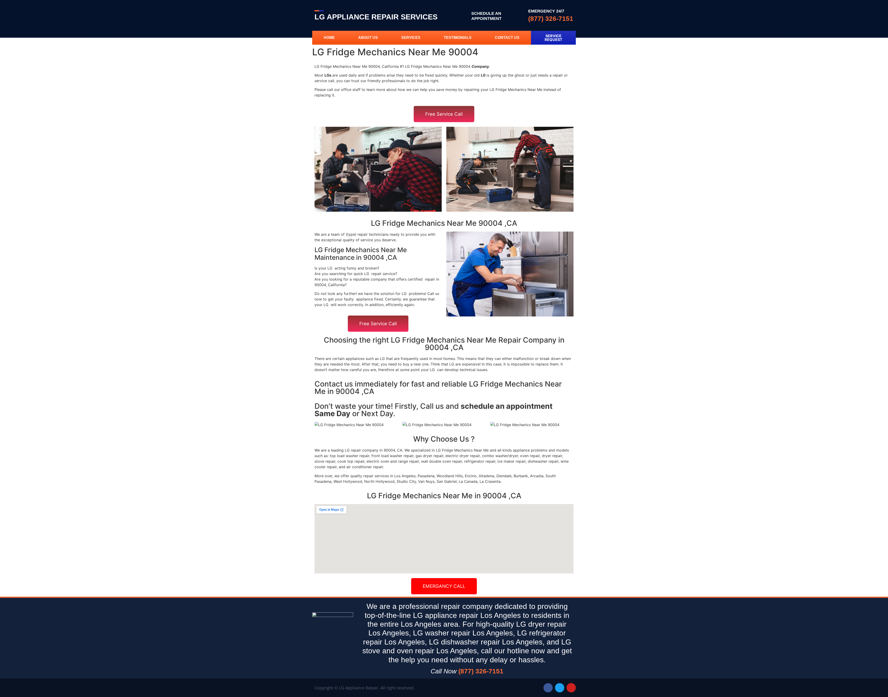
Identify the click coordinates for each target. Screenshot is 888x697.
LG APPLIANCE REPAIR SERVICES (376, 17)
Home (329, 38)
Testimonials (458, 38)
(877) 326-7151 (550, 18)
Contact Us (507, 38)
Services (410, 38)
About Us (368, 38)
